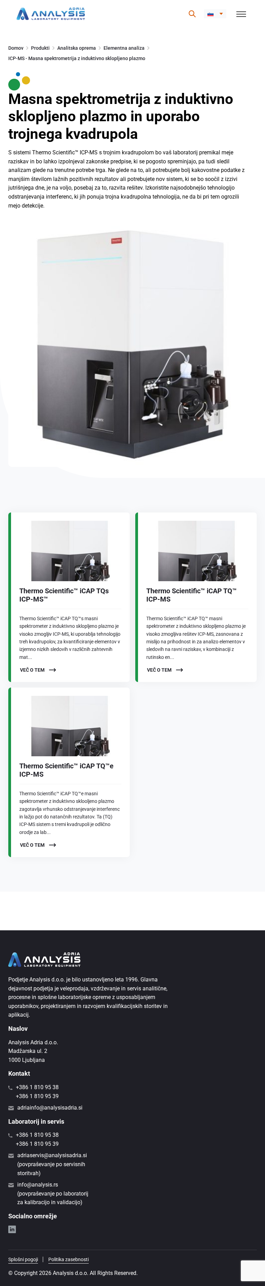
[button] (215, 13)
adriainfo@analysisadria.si (49, 1107)
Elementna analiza (124, 48)
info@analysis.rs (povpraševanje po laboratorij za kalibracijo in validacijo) (52, 1193)
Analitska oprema (76, 48)
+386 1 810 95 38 (37, 1087)
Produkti (40, 48)
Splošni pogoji (23, 1259)
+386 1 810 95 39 (37, 1096)
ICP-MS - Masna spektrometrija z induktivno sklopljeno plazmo (76, 58)
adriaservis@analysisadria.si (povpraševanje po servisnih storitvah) (52, 1164)
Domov (15, 48)
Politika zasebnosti (68, 1259)
